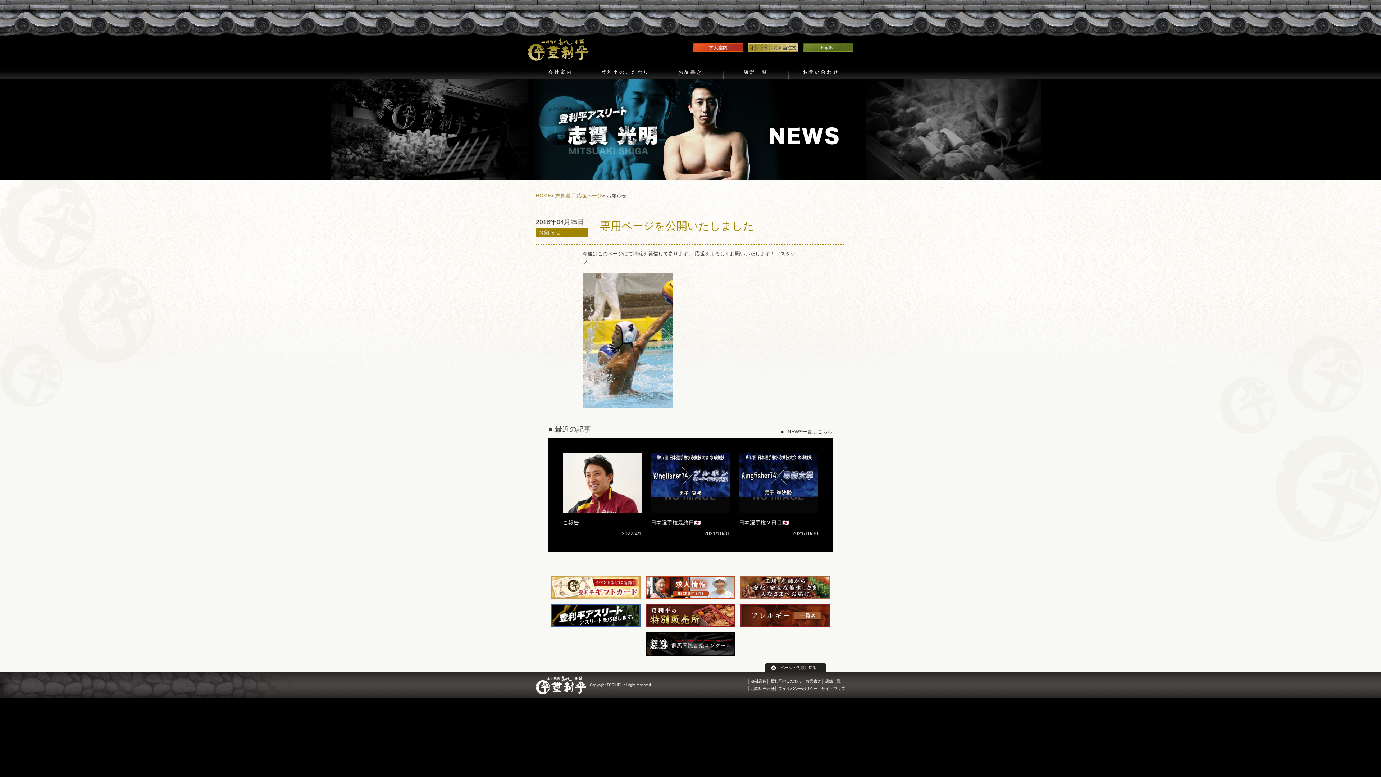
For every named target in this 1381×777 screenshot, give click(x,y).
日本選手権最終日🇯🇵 (676, 522)
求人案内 (718, 47)
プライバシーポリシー (798, 688)
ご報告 (571, 522)
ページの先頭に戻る (798, 667)
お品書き (690, 72)
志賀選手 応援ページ (578, 196)
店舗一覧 (755, 72)
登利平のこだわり (625, 72)
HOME (543, 196)
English (828, 47)
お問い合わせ (821, 72)
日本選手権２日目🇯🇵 (764, 522)
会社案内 (560, 72)
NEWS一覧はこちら (810, 432)
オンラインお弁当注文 (773, 47)
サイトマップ (833, 688)
